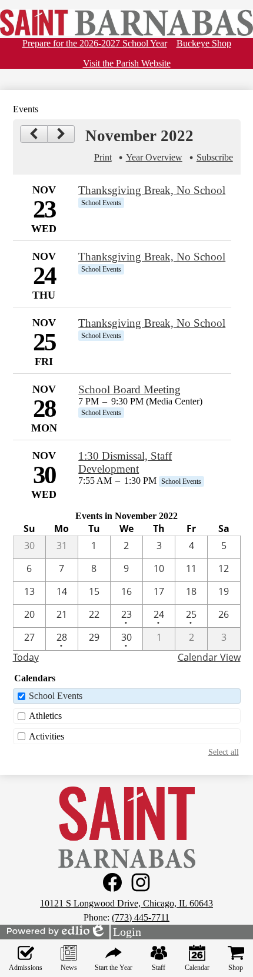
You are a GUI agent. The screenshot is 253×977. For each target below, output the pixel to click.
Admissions (25, 967)
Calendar (197, 967)
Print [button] (103, 157)
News (69, 967)
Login (115, 932)
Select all (223, 752)
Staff (158, 967)
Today (26, 657)
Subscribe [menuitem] (215, 157)
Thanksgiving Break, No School (151, 190)
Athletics (45, 716)
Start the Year (113, 967)
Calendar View (209, 657)
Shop (235, 967)
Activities (46, 736)
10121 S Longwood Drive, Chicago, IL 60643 (126, 903)
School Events (55, 696)
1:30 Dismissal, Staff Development (125, 462)
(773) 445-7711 (140, 917)
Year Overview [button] (154, 157)
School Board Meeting (129, 389)
